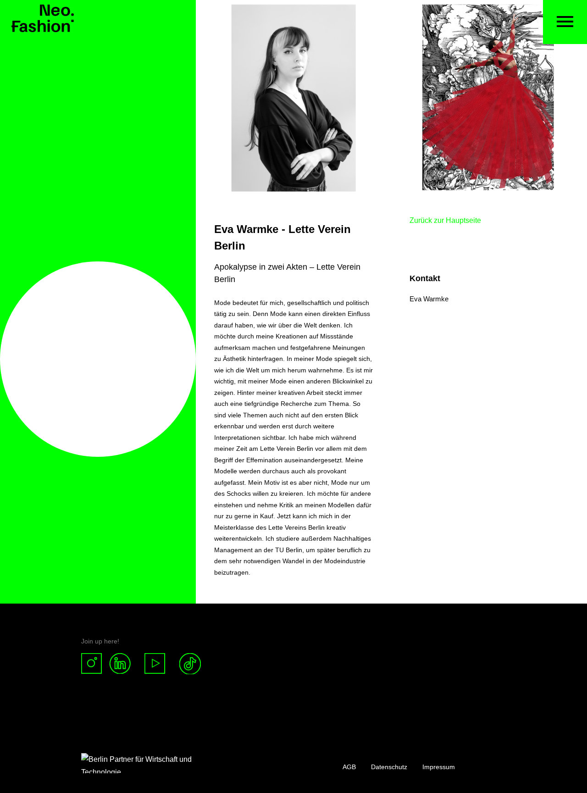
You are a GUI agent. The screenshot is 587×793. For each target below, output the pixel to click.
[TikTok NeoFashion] (190, 664)
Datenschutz (389, 767)
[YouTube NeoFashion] (155, 664)
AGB (349, 767)
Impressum (438, 767)
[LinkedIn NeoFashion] (123, 664)
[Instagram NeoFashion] (95, 664)
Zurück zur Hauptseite (445, 220)
